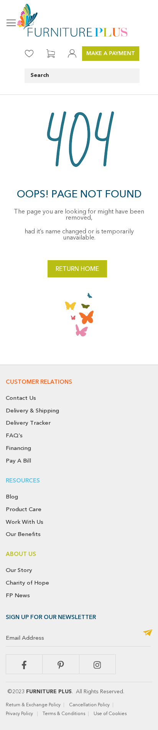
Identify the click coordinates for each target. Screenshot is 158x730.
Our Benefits (23, 534)
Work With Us (24, 522)
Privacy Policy (20, 714)
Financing (18, 448)
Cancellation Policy (89, 705)
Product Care (23, 509)
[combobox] (82, 75)
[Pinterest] (61, 664)
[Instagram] (97, 664)
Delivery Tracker (28, 423)
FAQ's (14, 435)
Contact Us (21, 398)
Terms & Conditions (64, 714)
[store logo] (79, 20)
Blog (12, 496)
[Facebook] (24, 664)
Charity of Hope (27, 583)
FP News (18, 595)
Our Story (19, 570)
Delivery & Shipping (32, 410)
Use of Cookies (111, 714)
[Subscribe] (147, 633)
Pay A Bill (18, 460)
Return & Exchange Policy (33, 705)
